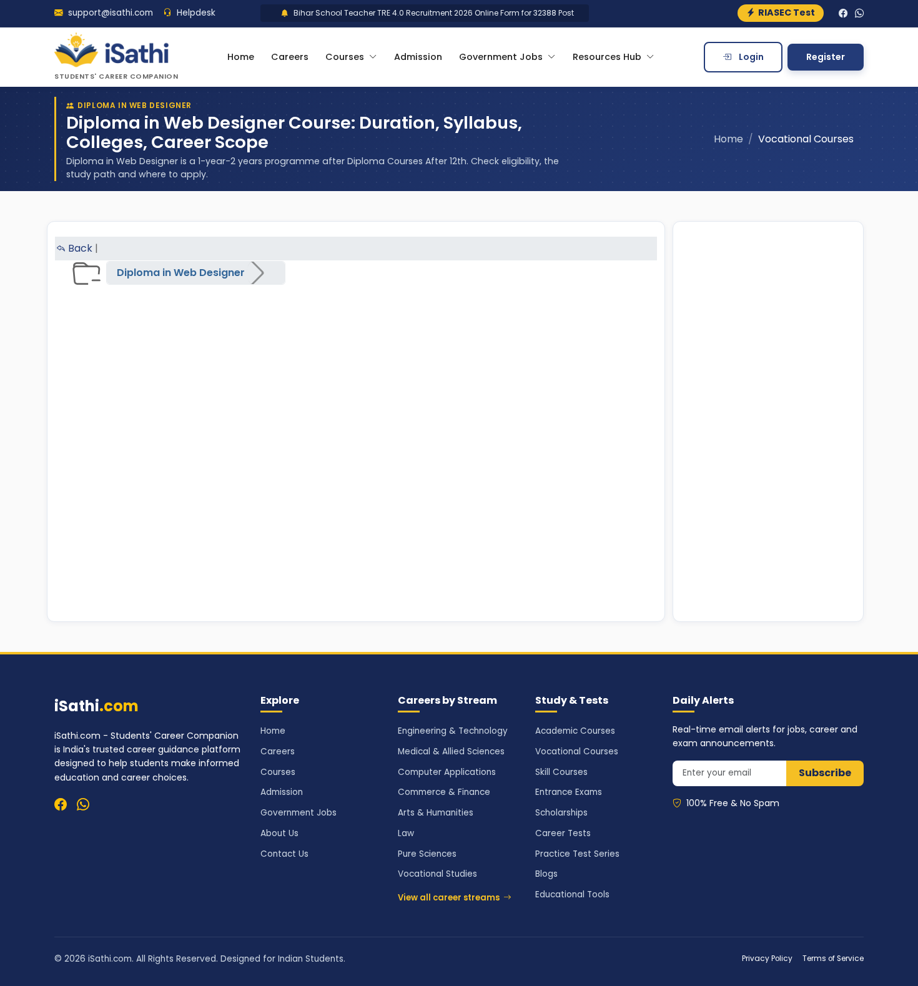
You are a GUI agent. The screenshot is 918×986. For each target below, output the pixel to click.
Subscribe (825, 773)
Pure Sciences (427, 854)
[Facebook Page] (843, 13)
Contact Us (284, 854)
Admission (418, 57)
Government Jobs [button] (502, 57)
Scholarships (561, 813)
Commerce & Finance (444, 792)
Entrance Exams (568, 792)
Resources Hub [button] (608, 57)
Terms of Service (833, 959)
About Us (279, 833)
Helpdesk (194, 13)
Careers (289, 57)
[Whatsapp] (83, 804)
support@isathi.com (109, 13)
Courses (277, 772)
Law (406, 833)
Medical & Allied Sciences (451, 751)
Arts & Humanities (435, 813)
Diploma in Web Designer (181, 272)
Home (240, 57)
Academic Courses (575, 731)
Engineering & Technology (453, 731)
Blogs (546, 874)
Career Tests (563, 833)
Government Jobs (298, 813)
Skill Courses (561, 772)
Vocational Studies (437, 874)
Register (825, 57)
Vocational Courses (576, 751)
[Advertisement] (768, 421)
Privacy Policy (767, 959)
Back (79, 248)
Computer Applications (447, 772)
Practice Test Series (577, 854)
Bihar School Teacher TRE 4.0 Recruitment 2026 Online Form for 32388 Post (420, 12)
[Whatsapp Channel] (859, 13)
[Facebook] (60, 804)
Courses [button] (346, 57)
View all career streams (449, 898)
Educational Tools (572, 894)
